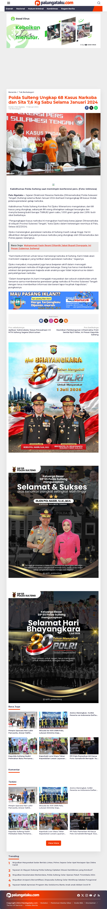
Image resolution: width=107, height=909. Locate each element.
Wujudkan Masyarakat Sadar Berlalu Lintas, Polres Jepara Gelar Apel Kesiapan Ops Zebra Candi (54, 863)
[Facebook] (41, 321)
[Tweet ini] (91, 108)
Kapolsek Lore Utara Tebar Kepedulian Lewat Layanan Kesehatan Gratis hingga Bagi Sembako (53, 757)
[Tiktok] (61, 321)
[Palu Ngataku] (54, 3)
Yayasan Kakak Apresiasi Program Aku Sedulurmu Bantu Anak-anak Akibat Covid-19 (51, 885)
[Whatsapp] (96, 108)
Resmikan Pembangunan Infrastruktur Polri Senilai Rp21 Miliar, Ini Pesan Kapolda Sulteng (78, 331)
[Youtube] (56, 321)
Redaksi (44, 903)
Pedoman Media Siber (61, 903)
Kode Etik (78, 903)
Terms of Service (14, 905)
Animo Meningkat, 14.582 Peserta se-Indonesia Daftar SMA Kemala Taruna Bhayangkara (83, 714)
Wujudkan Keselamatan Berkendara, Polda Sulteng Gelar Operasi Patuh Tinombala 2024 (53, 875)
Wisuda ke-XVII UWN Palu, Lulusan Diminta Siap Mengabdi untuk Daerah (51, 731)
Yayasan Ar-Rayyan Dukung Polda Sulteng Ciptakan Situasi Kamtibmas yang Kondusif (52, 870)
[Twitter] (46, 321)
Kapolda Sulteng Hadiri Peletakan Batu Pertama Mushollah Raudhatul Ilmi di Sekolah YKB (21, 757)
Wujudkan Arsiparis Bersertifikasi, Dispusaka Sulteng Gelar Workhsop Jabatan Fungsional (54, 880)
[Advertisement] (53, 67)
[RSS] (66, 321)
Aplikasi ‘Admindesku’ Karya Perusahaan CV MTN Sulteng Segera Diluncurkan (29, 329)
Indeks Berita (31, 905)
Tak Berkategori (14, 109)
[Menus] (9, 3)
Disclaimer (91, 903)
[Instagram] (51, 321)
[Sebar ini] (87, 108)
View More (53, 843)
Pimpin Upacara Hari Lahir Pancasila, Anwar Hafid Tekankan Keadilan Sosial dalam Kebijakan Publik (20, 731)
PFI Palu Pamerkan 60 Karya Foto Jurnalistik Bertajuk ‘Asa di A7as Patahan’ (84, 757)
